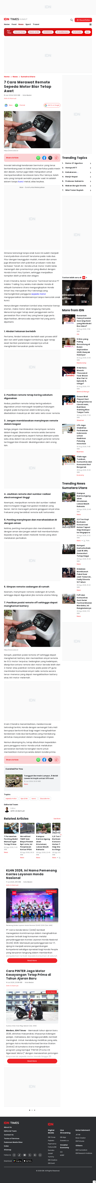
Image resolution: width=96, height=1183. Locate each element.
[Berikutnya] (60, 963)
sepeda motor (38, 294)
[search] (71, 19)
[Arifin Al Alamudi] (7, 809)
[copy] (56, 158)
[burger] (90, 24)
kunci (21, 181)
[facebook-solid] (44, 158)
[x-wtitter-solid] (50, 158)
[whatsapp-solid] (38, 158)
